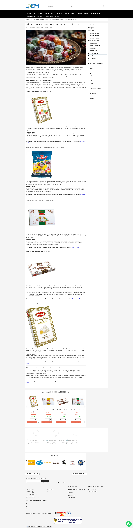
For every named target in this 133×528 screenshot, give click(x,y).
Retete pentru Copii (93, 53)
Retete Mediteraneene (95, 45)
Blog (58, 16)
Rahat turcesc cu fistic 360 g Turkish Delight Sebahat (77, 410)
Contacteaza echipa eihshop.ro (32, 497)
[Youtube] (26, 506)
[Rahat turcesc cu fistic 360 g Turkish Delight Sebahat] (78, 401)
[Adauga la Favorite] (38, 422)
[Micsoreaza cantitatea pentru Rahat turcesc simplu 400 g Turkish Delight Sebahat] (46, 419)
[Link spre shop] (75, 247)
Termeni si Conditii (30, 492)
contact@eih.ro (93, 491)
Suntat (91, 100)
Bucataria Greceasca (94, 38)
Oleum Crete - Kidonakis (95, 88)
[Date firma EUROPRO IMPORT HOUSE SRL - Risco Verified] (39, 526)
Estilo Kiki (92, 75)
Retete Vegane (91, 60)
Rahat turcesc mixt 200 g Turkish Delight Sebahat (33, 410)
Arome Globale (40, 27)
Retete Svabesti (93, 43)
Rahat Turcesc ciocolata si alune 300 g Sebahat (63, 410)
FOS (91, 78)
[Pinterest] (26, 505)
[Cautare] (71, 6)
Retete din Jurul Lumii (93, 40)
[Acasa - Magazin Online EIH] (33, 6)
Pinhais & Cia (93, 93)
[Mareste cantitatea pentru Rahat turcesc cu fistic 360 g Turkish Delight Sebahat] (80, 419)
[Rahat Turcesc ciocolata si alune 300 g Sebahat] (63, 401)
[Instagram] (26, 508)
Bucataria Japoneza (94, 33)
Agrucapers (92, 66)
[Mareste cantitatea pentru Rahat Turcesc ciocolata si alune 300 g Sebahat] (65, 419)
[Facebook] (26, 503)
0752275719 (93, 489)
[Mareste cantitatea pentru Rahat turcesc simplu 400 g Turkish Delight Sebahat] (50, 419)
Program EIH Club (29, 491)
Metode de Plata (50, 488)
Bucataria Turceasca (48, 27)
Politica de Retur (50, 489)
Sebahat (92, 98)
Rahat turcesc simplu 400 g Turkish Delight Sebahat (48, 410)
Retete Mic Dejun (92, 55)
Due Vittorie (92, 73)
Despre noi (28, 488)
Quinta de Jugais (93, 95)
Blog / (31, 19)
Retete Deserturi (92, 58)
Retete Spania (93, 48)
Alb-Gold (92, 68)
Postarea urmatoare (79, 473)
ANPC (48, 491)
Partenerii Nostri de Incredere (95, 63)
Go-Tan (91, 80)
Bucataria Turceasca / (45, 19)
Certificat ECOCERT (30, 496)
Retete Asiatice (93, 50)
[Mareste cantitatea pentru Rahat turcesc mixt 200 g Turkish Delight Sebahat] (36, 419)
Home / (27, 19)
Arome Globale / (36, 19)
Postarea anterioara (32, 473)
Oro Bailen (92, 90)
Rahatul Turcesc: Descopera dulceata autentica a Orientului (64, 19)
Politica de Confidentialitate (63, 482)
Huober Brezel (93, 83)
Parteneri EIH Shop (30, 489)
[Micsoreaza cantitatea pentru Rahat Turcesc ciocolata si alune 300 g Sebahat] (61, 419)
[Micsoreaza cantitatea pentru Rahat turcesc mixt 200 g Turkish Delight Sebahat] (31, 419)
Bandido (92, 71)
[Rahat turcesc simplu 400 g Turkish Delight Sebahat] (48, 401)
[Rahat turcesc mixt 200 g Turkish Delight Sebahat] (33, 401)
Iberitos (91, 85)
